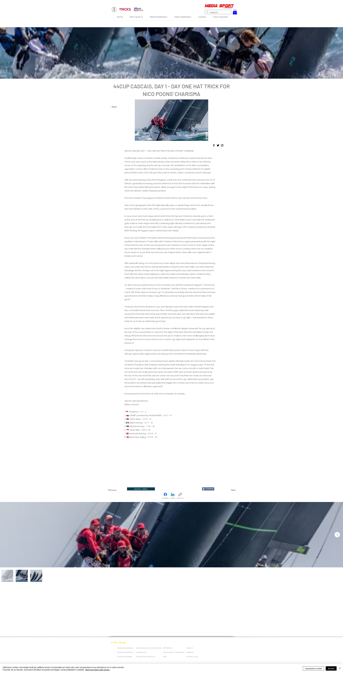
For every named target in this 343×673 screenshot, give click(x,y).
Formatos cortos (141, 652)
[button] (235, 11)
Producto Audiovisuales (124, 656)
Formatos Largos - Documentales (173, 652)
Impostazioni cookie (313, 668)
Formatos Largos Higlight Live (145, 656)
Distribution (190, 652)
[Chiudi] (339, 668)
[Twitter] (218, 145)
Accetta (331, 668)
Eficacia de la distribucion (125, 652)
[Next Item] (337, 534)
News (165, 656)
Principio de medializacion (125, 648)
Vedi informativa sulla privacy (97, 669)
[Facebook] (213, 145)
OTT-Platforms (167, 648)
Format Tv (190, 648)
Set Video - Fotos (192, 656)
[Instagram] (222, 145)
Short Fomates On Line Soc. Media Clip (148, 648)
